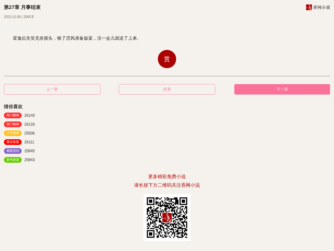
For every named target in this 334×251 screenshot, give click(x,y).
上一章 (52, 89)
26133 (21, 124)
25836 (21, 133)
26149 (21, 115)
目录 (167, 89)
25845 (21, 151)
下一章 (282, 89)
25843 (21, 159)
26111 (20, 142)
